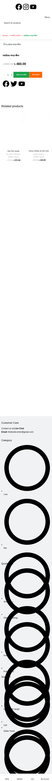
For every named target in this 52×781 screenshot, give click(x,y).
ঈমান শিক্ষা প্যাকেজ (13, 151)
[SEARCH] (47, 23)
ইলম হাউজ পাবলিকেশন (13, 154)
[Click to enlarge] (7, 41)
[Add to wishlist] (21, 114)
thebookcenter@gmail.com (20, 432)
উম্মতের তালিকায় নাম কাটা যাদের (39, 151)
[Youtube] (33, 6)
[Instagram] (26, 6)
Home (5, 35)
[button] (21, 119)
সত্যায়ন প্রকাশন (38, 154)
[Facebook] (18, 6)
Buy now (35, 74)
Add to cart (21, 74)
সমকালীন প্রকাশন (16, 35)
